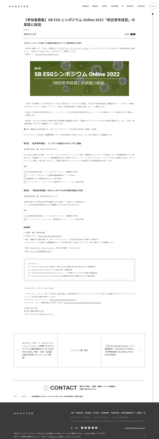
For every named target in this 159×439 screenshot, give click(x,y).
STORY (104, 6)
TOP (15, 396)
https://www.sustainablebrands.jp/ (63, 299)
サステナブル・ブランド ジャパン (42, 248)
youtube (96, 428)
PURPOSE (115, 413)
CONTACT (141, 6)
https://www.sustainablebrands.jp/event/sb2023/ (82, 302)
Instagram (89, 428)
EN (77, 428)
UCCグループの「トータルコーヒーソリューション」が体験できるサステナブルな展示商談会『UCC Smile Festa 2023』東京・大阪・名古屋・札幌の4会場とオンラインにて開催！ (38, 350)
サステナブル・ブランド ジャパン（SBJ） (73, 48)
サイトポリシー (87, 417)
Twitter (134, 34)
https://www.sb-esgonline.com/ (47, 54)
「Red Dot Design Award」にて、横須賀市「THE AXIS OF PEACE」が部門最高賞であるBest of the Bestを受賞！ (120, 350)
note (93, 428)
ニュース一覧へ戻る (79, 350)
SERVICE (85, 6)
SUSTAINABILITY (128, 413)
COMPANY (114, 6)
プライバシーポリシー (102, 417)
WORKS (95, 6)
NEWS (24, 396)
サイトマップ (75, 417)
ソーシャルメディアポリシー (121, 417)
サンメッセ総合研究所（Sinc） (41, 251)
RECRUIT (130, 6)
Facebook (131, 34)
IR (122, 6)
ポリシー (54, 436)
